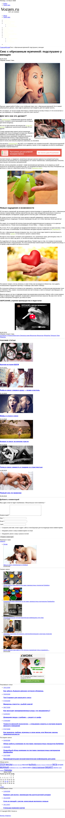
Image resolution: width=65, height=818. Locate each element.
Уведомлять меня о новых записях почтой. (15, 534)
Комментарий (4, 515)
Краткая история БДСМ (9, 364)
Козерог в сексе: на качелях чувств (14, 441)
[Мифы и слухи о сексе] (16, 412)
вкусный (25, 764)
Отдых (5, 32)
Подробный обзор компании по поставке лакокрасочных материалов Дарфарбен (29, 601)
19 (5, 781)
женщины (39, 764)
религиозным (6, 119)
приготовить (27, 767)
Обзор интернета (12, 38)
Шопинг (6, 35)
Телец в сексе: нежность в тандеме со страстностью (21, 467)
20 (7, 781)
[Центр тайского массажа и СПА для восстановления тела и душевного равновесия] (12, 648)
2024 (2, 764)
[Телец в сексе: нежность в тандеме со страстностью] (16, 464)
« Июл (2, 787)
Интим (5, 28)
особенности (12, 767)
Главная (2, 47)
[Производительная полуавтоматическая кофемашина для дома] (12, 616)
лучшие (60, 764)
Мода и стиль (8, 31)
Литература (10, 41)
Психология (10, 24)
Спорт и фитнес (12, 26)
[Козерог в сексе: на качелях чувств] (16, 438)
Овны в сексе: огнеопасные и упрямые (15, 565)
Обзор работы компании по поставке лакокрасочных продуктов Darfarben (26, 585)
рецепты (55, 767)
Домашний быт (9, 21)
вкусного (15, 764)
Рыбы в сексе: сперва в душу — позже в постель (20, 390)
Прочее (6, 37)
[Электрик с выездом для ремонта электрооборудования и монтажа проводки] (12, 632)
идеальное (43, 764)
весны (9, 764)
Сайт (1, 524)
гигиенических (12, 143)
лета (54, 764)
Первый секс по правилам (10, 493)
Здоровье (7, 23)
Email (2, 521)
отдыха (20, 767)
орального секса (37, 168)
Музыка (9, 40)
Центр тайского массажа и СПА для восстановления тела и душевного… (26, 650)
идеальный (49, 764)
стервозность (56, 229)
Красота (6, 29)
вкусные (20, 764)
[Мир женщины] (9, 13)
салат (60, 767)
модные (4, 767)
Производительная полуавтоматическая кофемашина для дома (23, 617)
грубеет (12, 234)
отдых (17, 767)
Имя (2, 518)
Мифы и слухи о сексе (9, 416)
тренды (8, 770)
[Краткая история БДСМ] (16, 361)
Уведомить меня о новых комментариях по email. (17, 530)
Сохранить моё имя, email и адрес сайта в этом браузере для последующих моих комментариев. (32, 527)
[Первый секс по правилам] (16, 489)
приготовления (38, 767)
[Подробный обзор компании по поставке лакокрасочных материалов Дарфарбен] (12, 600)
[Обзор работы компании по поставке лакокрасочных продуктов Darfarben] (12, 584)
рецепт (49, 767)
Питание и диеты (9, 34)
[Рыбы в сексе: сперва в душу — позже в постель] (16, 387)
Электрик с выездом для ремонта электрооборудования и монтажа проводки (27, 634)
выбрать (32, 764)
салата (2, 770)
